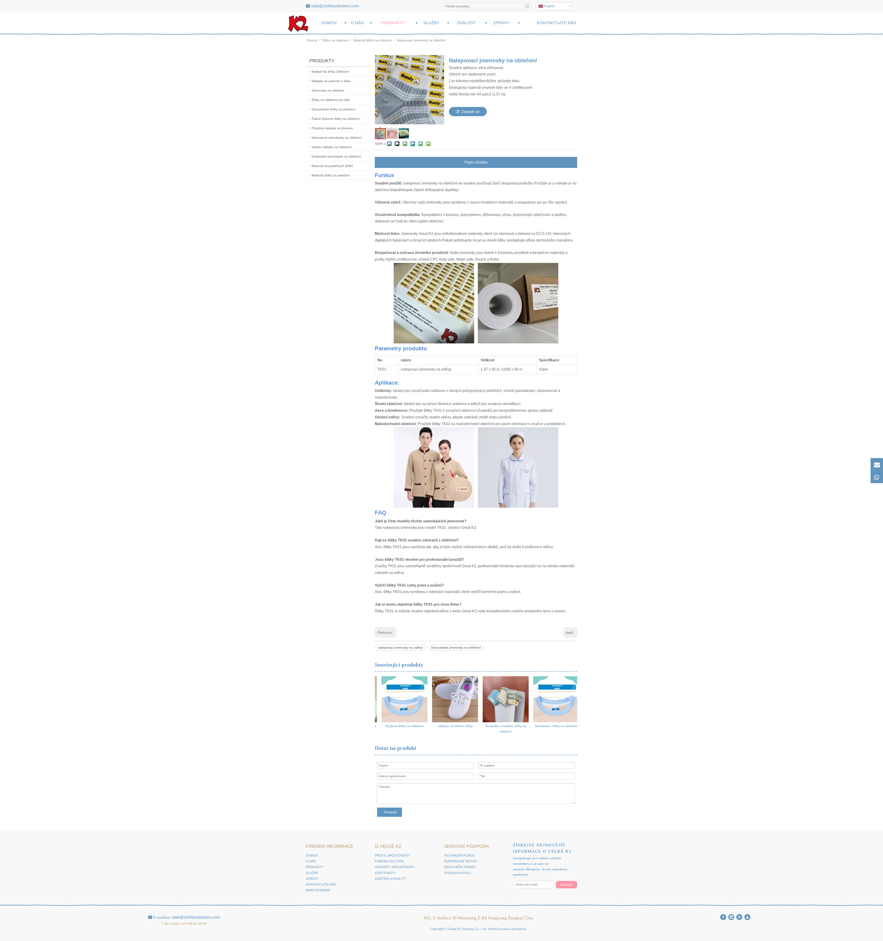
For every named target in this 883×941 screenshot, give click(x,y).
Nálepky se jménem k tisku (331, 81)
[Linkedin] (731, 917)
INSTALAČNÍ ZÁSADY (460, 867)
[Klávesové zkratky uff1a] (527, 6)
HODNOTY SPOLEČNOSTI (395, 867)
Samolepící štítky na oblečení (551, 726)
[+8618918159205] (877, 476)
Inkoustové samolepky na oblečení (337, 137)
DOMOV (312, 855)
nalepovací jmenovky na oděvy (400, 647)
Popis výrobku (476, 162)
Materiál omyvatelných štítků (332, 166)
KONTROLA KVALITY (390, 879)
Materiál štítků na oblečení (331, 175)
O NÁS (311, 861)
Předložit (390, 812)
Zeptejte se (471, 112)
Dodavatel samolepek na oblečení (336, 156)
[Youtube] (747, 917)
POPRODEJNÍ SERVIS (460, 861)
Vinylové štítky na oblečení (400, 726)
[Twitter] (739, 917)
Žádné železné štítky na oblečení (336, 119)
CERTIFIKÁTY (385, 873)
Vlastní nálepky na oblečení (332, 147)
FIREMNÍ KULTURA (389, 861)
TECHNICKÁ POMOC (459, 855)
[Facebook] (723, 917)
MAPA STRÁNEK (318, 890)
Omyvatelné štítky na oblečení (333, 109)
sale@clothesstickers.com (335, 6)
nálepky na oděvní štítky (450, 726)
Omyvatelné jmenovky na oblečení (456, 647)
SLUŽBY (312, 873)
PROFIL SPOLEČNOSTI (392, 855)
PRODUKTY (315, 867)
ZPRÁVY (312, 879)
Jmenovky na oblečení (328, 90)
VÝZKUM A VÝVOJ (457, 873)
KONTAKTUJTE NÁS (321, 884)
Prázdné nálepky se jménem (332, 128)
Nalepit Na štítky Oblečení (330, 71)
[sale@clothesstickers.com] (877, 464)
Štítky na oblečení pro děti (331, 100)
